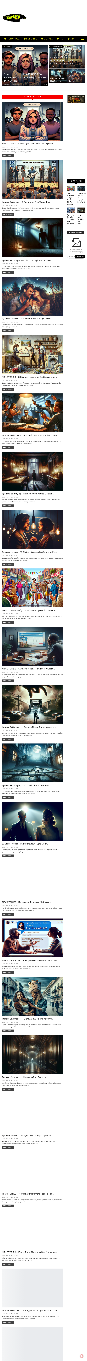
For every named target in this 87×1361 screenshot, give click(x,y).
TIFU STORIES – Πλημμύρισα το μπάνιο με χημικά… (26, 902)
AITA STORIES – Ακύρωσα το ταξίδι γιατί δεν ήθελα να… (28, 669)
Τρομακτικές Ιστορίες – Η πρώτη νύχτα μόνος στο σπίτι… (28, 494)
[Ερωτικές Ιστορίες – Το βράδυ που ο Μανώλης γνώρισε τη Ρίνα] (71, 210)
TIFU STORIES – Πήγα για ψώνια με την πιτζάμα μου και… (29, 610)
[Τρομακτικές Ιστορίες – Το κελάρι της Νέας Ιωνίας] (81, 210)
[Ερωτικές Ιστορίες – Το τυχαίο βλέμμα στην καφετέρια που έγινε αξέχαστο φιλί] (32, 1113)
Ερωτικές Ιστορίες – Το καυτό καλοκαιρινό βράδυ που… (27, 319)
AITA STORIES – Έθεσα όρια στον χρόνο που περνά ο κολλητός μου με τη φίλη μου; (25, 77)
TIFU (61, 39)
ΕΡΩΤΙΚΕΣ (48, 39)
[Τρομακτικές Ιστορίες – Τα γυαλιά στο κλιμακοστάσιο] (32, 762)
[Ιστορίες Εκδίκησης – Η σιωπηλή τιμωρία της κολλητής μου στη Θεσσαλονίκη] (32, 996)
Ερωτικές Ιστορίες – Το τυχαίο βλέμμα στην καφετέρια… (27, 1135)
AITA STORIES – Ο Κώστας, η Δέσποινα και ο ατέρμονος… (29, 377)
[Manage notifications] (81, 1356)
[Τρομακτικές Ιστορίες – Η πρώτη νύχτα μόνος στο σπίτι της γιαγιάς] (32, 471)
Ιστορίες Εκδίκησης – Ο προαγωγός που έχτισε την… (26, 202)
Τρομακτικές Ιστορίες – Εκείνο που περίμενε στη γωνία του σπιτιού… (57, 81)
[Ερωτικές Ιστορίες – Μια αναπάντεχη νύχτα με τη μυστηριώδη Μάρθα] (32, 821)
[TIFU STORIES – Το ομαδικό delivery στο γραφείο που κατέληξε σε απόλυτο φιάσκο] (32, 1171)
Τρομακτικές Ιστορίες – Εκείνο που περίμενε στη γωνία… (27, 260)
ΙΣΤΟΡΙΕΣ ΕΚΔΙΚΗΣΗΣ (55, 46)
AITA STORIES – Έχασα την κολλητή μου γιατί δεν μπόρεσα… (31, 1252)
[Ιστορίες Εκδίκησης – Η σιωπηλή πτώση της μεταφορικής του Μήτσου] (32, 704)
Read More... (8, 156)
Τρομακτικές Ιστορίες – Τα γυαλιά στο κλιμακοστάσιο (25, 785)
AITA (72, 39)
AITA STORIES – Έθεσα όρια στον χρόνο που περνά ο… (28, 144)
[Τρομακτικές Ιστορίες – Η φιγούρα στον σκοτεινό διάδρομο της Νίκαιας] (32, 1054)
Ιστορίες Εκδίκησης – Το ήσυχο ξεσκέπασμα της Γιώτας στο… (30, 1310)
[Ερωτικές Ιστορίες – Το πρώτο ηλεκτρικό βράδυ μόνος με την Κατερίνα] (32, 529)
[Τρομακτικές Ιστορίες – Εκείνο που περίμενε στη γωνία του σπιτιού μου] (32, 237)
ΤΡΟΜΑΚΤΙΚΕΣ (13, 39)
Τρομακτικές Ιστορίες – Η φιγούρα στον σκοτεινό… (25, 1077)
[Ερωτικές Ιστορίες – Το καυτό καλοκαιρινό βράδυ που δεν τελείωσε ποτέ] (32, 296)
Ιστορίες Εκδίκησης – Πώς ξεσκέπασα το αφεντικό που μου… (30, 435)
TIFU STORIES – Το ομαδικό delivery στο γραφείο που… (28, 1194)
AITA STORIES (7, 46)
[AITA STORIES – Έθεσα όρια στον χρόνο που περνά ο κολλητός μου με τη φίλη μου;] (25, 65)
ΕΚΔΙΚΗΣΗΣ (31, 39)
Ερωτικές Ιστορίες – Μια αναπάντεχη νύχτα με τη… (25, 844)
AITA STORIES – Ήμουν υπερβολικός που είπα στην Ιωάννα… (30, 960)
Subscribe (80, 256)
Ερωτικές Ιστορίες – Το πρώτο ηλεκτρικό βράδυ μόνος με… (29, 552)
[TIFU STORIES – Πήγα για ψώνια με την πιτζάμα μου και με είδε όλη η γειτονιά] (32, 587)
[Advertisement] (58, 18)
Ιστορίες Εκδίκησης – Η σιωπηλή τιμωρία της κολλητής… (28, 1019)
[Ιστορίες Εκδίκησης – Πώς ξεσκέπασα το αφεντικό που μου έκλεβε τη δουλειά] (32, 412)
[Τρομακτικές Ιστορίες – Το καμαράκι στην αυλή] (81, 188)
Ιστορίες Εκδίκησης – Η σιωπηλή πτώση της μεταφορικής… (29, 727)
